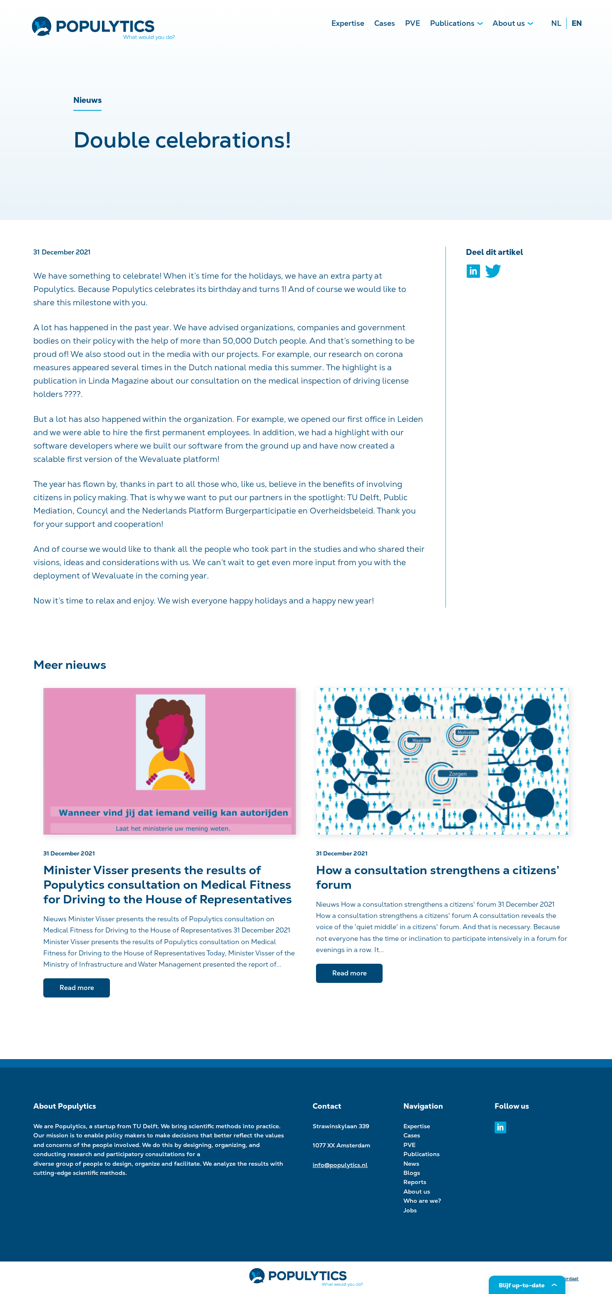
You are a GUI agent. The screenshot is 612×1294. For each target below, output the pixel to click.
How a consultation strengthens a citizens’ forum (437, 877)
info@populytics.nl (340, 1165)
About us (509, 23)
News (411, 1163)
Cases (384, 23)
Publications (452, 23)
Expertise (347, 23)
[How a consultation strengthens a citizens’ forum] (442, 761)
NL (556, 23)
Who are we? (422, 1200)
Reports (414, 1182)
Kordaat (570, 1279)
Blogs (411, 1173)
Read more (77, 987)
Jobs (410, 1210)
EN (577, 23)
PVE (412, 23)
